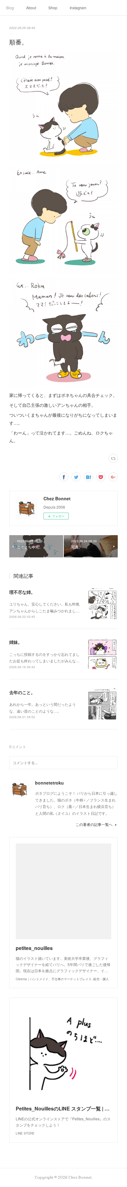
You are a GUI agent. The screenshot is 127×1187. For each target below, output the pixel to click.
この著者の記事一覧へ (94, 824)
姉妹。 (15, 642)
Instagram (78, 7)
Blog (10, 7)
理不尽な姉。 (22, 592)
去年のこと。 (22, 692)
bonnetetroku (49, 783)
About (31, 7)
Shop (52, 7)
